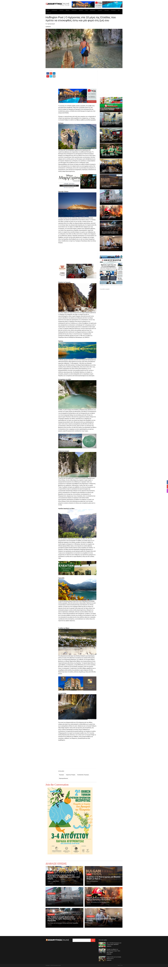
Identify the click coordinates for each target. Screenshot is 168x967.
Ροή (119, 10)
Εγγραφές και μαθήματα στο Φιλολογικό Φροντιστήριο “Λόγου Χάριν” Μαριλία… (113, 951)
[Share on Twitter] (51, 76)
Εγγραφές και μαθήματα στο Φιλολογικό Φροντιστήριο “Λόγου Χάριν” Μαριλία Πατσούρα (111, 123)
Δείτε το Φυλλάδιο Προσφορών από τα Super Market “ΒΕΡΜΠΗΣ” (110, 109)
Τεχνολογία (113, 10)
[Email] (54, 76)
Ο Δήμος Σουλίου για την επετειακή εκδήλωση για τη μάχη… (110, 140)
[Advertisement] (77, 79)
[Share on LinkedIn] (54, 73)
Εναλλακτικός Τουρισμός (83, 774)
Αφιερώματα (92, 10)
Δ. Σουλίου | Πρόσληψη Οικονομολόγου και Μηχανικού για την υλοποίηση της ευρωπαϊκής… (64, 898)
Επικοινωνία (48, 12)
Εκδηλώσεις (74, 10)
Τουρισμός (100, 10)
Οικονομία (107, 10)
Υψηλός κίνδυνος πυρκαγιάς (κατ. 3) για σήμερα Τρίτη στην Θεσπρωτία (111, 217)
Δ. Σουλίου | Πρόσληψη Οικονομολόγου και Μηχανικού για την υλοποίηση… (110, 201)
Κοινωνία (61, 10)
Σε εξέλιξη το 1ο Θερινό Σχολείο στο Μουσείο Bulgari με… (110, 186)
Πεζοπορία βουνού (63, 778)
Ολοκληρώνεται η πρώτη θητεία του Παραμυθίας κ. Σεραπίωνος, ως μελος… (111, 170)
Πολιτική (47, 10)
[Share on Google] (51, 73)
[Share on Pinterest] (47, 76)
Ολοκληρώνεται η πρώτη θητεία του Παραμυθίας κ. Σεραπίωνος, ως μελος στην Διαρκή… (64, 877)
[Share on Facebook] (47, 73)
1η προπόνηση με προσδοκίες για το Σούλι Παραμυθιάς (110, 155)
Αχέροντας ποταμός (70, 774)
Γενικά (86, 10)
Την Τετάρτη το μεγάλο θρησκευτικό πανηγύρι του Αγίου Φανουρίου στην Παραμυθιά (61, 918)
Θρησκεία (81, 10)
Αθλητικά (67, 10)
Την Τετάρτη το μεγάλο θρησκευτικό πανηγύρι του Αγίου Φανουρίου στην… (110, 232)
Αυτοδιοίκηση (54, 10)
